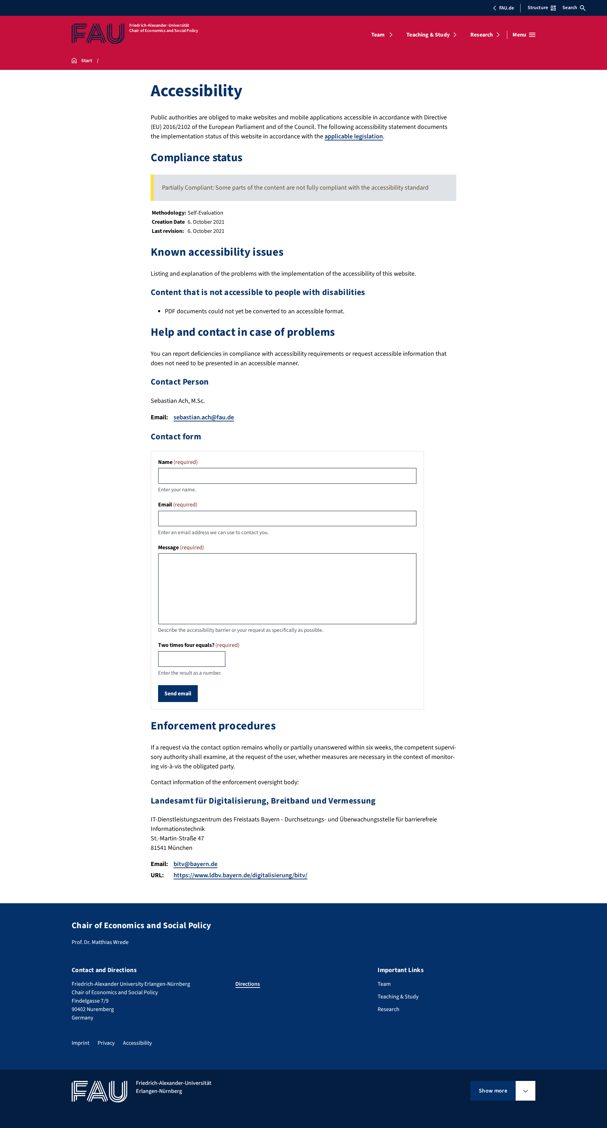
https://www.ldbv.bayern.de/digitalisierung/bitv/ (240, 875)
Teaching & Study (428, 35)
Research (481, 35)
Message (181, 547)
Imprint (80, 1043)
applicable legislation (354, 136)
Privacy (106, 1043)
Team (378, 35)
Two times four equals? (199, 645)
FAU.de (506, 8)
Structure (538, 7)
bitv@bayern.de (195, 864)
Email (177, 505)
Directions (247, 984)
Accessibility (137, 1043)
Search (569, 7)
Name (178, 462)
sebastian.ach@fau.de (204, 417)
